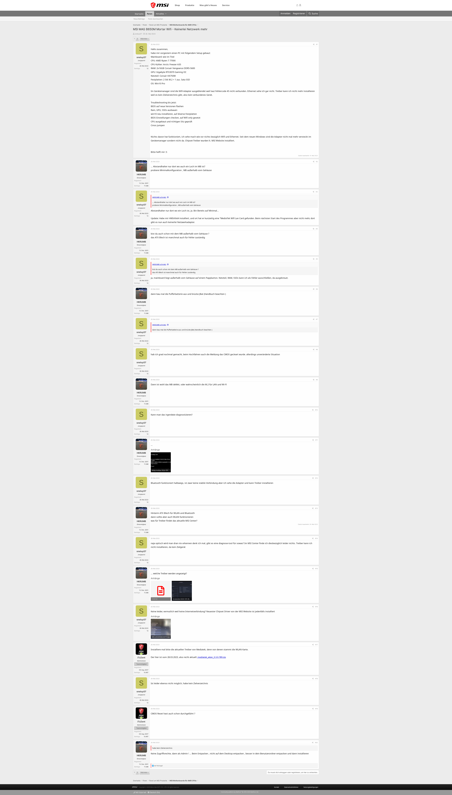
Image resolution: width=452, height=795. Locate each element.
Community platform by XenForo (240, 792)
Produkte (189, 5)
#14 (316, 538)
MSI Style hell (140, 792)
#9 (317, 380)
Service (226, 5)
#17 (316, 644)
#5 (317, 259)
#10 (316, 410)
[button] (166, 13)
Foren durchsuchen (155, 19)
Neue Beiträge (139, 19)
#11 (316, 440)
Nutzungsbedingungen (311, 787)
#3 (317, 192)
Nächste (144, 39)
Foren (149, 14)
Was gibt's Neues (208, 5)
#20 (316, 742)
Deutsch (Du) (154, 792)
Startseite (139, 14)
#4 (317, 229)
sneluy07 (138, 34)
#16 (316, 607)
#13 (316, 508)
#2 (317, 161)
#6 (317, 289)
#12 (316, 478)
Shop (177, 5)
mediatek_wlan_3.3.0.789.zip (211, 657)
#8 (317, 349)
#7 (317, 319)
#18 (316, 678)
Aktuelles (160, 14)
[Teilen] (313, 44)
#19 (316, 709)
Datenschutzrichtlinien (291, 787)
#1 (317, 44)
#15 (316, 568)
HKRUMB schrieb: (159, 197)
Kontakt (276, 787)
